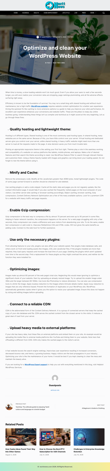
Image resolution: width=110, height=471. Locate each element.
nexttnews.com (46, 467)
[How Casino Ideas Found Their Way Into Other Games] (20, 437)
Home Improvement (51, 13)
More (92, 13)
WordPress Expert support (36, 364)
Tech (84, 13)
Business (25, 13)
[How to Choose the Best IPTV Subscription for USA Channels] (55, 437)
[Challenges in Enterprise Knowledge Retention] (89, 437)
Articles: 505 (55, 390)
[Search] (104, 13)
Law (75, 13)
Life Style (66, 13)
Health (36, 13)
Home (16, 13)
